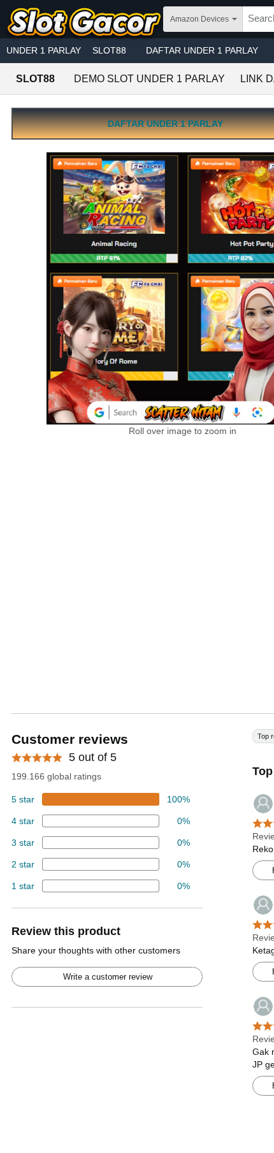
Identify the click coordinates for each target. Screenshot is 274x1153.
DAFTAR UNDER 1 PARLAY (202, 50)
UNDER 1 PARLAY (43, 50)
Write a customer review (107, 977)
